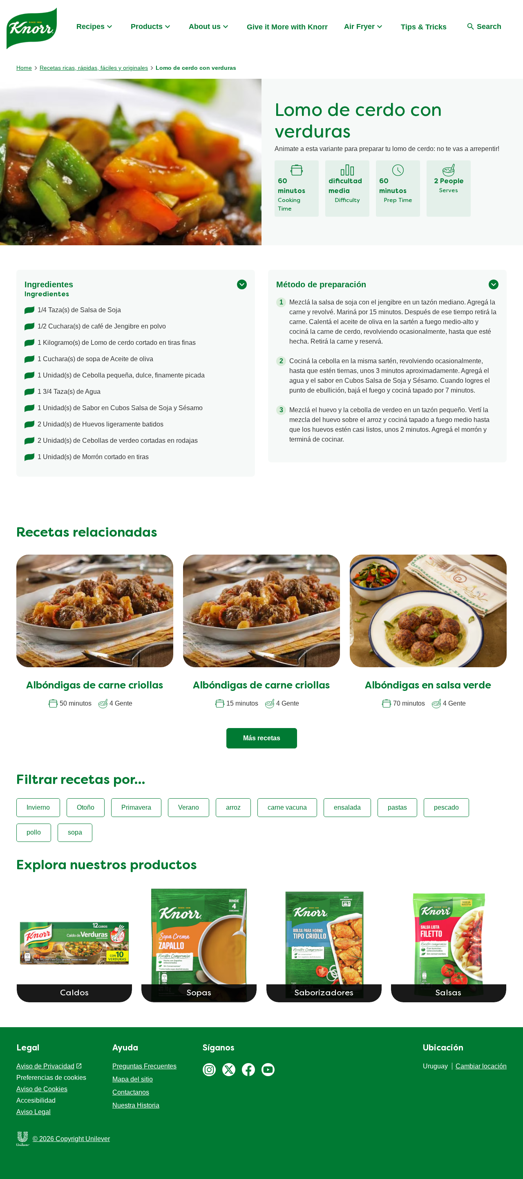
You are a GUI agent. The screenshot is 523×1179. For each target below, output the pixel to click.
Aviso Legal (33, 1111)
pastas (397, 807)
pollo (34, 832)
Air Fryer (359, 26)
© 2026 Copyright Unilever (71, 1138)
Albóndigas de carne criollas (94, 686)
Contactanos (130, 1092)
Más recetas (261, 738)
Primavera (136, 807)
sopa (75, 832)
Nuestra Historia (135, 1105)
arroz (233, 807)
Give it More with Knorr (287, 27)
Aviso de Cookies (41, 1089)
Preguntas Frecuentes (144, 1066)
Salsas (448, 993)
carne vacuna (287, 807)
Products (147, 26)
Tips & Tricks (424, 27)
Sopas (199, 993)
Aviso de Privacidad (45, 1066)
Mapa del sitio (132, 1079)
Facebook (248, 1069)
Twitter (228, 1069)
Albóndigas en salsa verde (428, 686)
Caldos (74, 993)
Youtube (268, 1069)
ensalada (347, 807)
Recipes (90, 26)
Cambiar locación (481, 1066)
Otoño (85, 807)
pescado (446, 807)
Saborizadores (324, 993)
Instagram (209, 1069)
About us (205, 26)
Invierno (38, 807)
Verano (188, 807)
